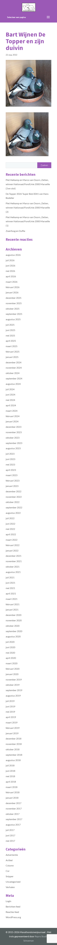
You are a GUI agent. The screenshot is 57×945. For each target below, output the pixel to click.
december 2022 (13, 491)
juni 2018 (10, 770)
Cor (8, 870)
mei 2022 (10, 528)
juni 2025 (10, 330)
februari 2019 (12, 727)
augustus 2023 (13, 448)
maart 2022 (11, 539)
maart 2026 (11, 281)
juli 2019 (10, 701)
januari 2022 (12, 550)
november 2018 (14, 744)
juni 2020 (10, 647)
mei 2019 (10, 711)
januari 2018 (12, 797)
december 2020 (13, 615)
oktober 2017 (12, 814)
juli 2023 (10, 453)
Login (8, 901)
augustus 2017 (13, 824)
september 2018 (14, 754)
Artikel (9, 860)
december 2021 (13, 555)
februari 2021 (12, 604)
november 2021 (14, 561)
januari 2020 (12, 674)
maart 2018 (11, 787)
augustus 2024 (13, 383)
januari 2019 (12, 733)
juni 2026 (10, 265)
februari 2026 (12, 287)
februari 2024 (12, 416)
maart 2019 (11, 722)
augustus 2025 (13, 319)
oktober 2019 (12, 684)
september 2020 (14, 631)
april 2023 (11, 469)
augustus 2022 (13, 512)
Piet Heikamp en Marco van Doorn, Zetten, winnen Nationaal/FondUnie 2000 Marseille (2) (28, 207)
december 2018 (13, 738)
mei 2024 (10, 400)
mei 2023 (10, 464)
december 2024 (13, 362)
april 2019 (11, 717)
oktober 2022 (12, 502)
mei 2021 (10, 588)
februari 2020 (12, 668)
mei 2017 (10, 840)
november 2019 (14, 679)
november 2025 (14, 303)
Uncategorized (13, 881)
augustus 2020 (13, 636)
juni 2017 (10, 835)
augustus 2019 (13, 695)
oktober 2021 (12, 566)
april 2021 (11, 593)
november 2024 (14, 367)
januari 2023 (12, 486)
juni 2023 (10, 459)
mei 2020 (10, 652)
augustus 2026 (13, 254)
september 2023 (14, 443)
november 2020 (14, 620)
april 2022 (11, 534)
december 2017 (13, 803)
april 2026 (11, 276)
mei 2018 (10, 776)
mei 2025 (10, 335)
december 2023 (13, 426)
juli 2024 (10, 389)
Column (10, 865)
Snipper (9, 876)
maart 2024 (11, 410)
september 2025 (14, 313)
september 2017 (14, 819)
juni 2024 (10, 394)
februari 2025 (12, 351)
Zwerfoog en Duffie (15, 230)
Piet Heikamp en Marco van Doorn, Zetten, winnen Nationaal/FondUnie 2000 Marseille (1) (28, 221)
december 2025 (13, 297)
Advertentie (12, 854)
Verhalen (10, 887)
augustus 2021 (13, 572)
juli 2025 (10, 324)
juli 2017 (10, 830)
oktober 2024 (12, 373)
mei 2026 (10, 271)
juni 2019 (10, 706)
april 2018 (11, 781)
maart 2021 (11, 598)
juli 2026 (10, 260)
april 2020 (11, 657)
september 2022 (14, 507)
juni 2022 (10, 523)
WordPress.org (13, 917)
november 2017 (14, 808)
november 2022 (14, 496)
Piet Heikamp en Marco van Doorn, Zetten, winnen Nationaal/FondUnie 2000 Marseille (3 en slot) (28, 184)
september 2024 (14, 378)
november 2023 (14, 432)
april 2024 (11, 405)
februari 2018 (12, 792)
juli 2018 (10, 765)
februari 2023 (12, 480)
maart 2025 (11, 346)
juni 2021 (10, 582)
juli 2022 (10, 518)
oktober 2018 (12, 749)
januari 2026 (12, 292)
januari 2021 (12, 609)
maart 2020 (11, 663)
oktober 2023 (12, 437)
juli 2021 (10, 577)
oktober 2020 (12, 625)
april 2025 (11, 340)
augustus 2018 (13, 760)
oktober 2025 (12, 308)
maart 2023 (11, 475)
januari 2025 (12, 357)
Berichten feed (13, 906)
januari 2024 (12, 421)
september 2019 (14, 690)
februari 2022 (12, 545)
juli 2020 (10, 641)
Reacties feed (12, 912)
